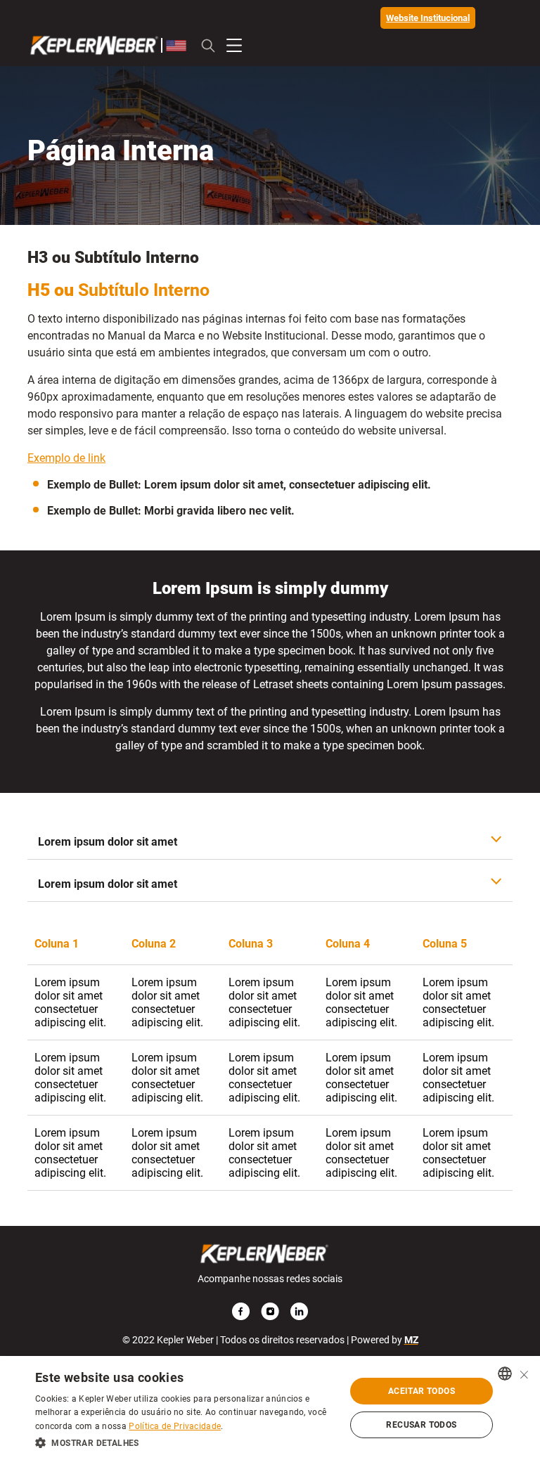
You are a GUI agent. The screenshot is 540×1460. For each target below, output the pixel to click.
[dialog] (270, 1408)
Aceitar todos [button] (421, 1391)
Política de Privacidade (175, 1426)
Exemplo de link (66, 458)
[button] (185, 1441)
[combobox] (505, 1374)
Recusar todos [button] (421, 1425)
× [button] (524, 1373)
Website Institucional (428, 18)
